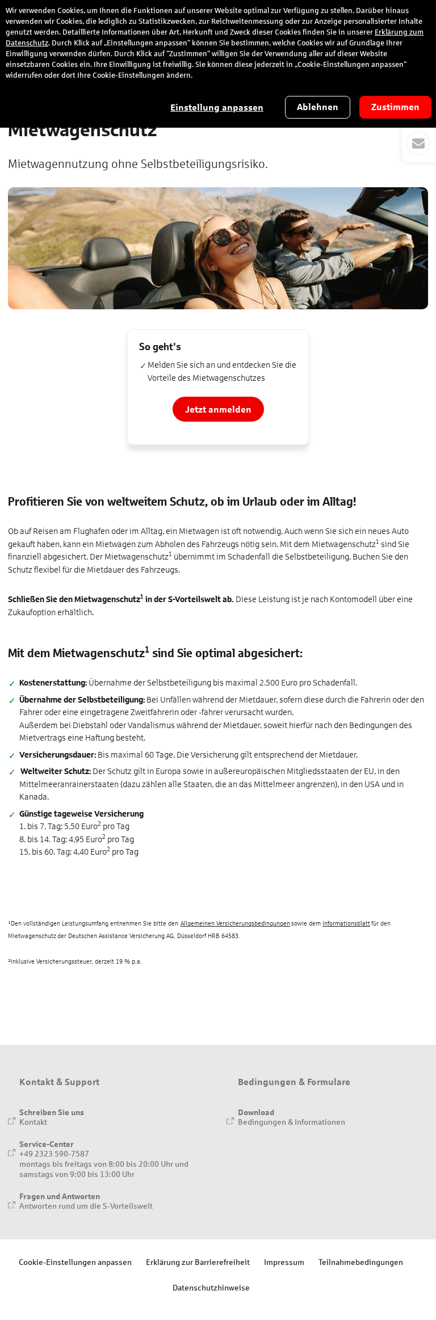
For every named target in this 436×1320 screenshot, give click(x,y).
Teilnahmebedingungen (360, 1262)
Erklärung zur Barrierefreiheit (198, 1262)
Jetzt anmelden (218, 408)
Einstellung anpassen (216, 107)
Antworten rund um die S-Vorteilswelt (86, 1205)
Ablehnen (317, 107)
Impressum (284, 1262)
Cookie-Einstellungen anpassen (75, 1262)
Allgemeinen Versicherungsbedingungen (235, 923)
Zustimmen (395, 107)
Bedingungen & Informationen (291, 1121)
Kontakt (33, 1121)
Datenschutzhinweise (211, 1287)
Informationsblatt (346, 923)
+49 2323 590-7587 (54, 1153)
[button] (419, 129)
